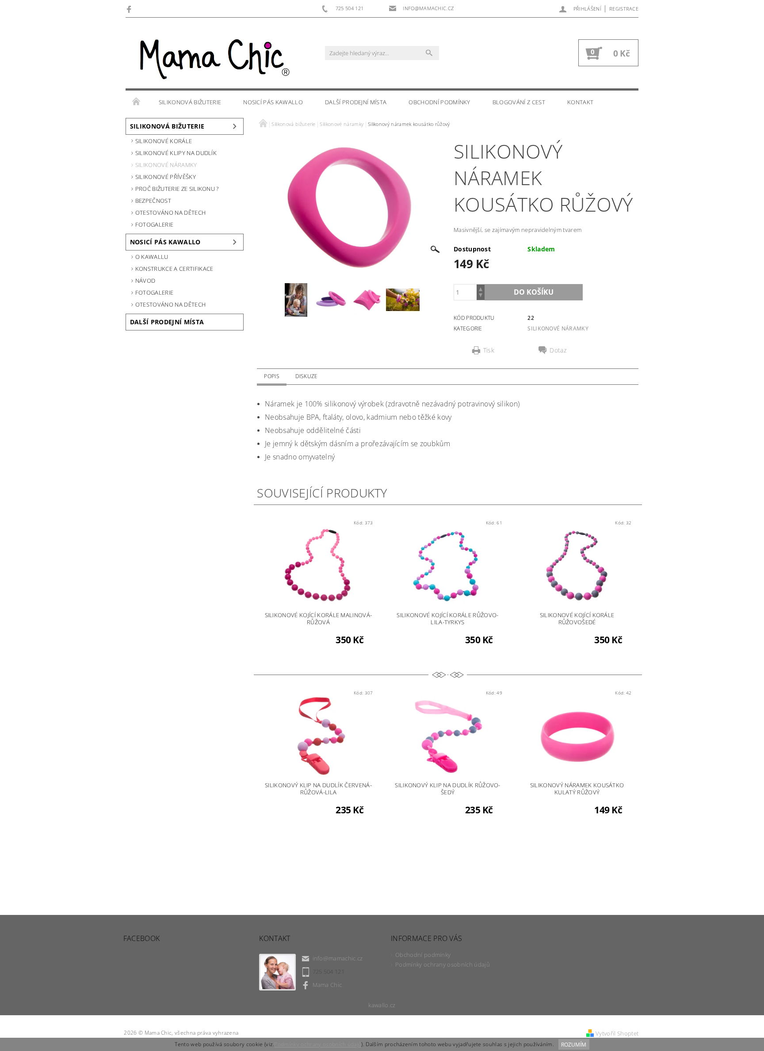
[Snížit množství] (481, 296)
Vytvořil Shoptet (617, 1033)
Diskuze (306, 376)
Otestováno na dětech (170, 212)
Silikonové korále (163, 141)
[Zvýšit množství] (481, 288)
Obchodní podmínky (439, 102)
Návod (145, 281)
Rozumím (573, 1044)
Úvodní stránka (137, 102)
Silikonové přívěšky (165, 177)
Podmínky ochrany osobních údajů (442, 964)
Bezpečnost (153, 201)
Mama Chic (327, 985)
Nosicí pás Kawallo (273, 102)
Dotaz (558, 350)
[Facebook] (130, 9)
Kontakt (580, 102)
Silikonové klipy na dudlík (176, 153)
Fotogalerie (154, 224)
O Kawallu (151, 257)
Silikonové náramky (166, 165)
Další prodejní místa (355, 102)
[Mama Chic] (212, 57)
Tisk (488, 350)
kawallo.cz (381, 1005)
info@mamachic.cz (338, 958)
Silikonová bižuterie (190, 102)
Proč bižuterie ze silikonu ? (177, 189)
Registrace (623, 8)
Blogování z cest (519, 102)
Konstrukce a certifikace (174, 269)
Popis (271, 376)
